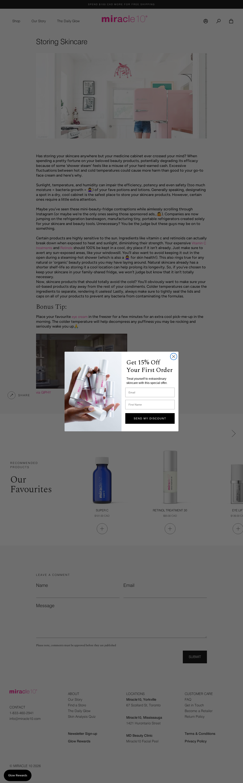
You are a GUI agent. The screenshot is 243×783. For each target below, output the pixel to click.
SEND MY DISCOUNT (150, 418)
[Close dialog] (173, 356)
